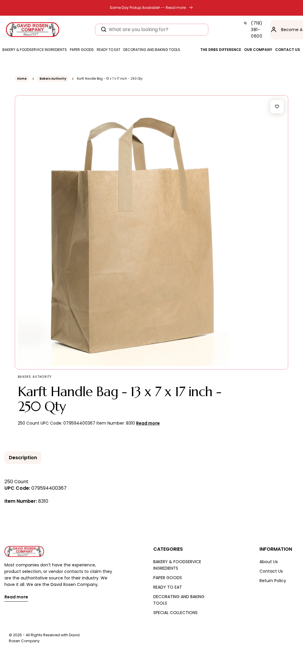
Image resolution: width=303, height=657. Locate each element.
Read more (16, 597)
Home (22, 78)
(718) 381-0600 (256, 29)
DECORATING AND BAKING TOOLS (178, 600)
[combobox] (151, 30)
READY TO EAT (167, 587)
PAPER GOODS (167, 578)
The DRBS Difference (220, 49)
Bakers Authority (53, 78)
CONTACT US (287, 49)
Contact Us (271, 571)
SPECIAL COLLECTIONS (175, 613)
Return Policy (273, 581)
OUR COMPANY (258, 49)
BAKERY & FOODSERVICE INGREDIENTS (177, 565)
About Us (269, 562)
